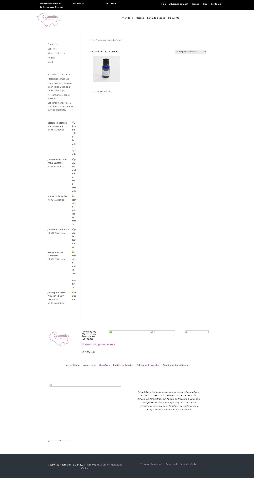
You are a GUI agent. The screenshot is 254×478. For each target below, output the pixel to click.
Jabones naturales (56, 53)
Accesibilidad (73, 365)
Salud (50, 62)
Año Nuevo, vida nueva (59, 74)
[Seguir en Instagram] (130, 359)
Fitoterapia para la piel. (58, 78)
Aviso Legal (89, 365)
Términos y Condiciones (175, 365)
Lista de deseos (156, 18)
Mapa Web (104, 365)
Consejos (52, 48)
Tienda (126, 18)
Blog (205, 4)
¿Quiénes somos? (178, 4)
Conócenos (53, 44)
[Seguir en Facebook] (124, 359)
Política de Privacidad (148, 365)
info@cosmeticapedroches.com (98, 344)
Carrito (140, 18)
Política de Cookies (123, 365)
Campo (195, 4)
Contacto (216, 4)
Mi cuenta (173, 18)
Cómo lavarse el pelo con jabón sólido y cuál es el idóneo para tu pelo (60, 87)
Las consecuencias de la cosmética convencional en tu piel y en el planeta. (62, 106)
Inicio (163, 4)
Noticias (51, 57)
